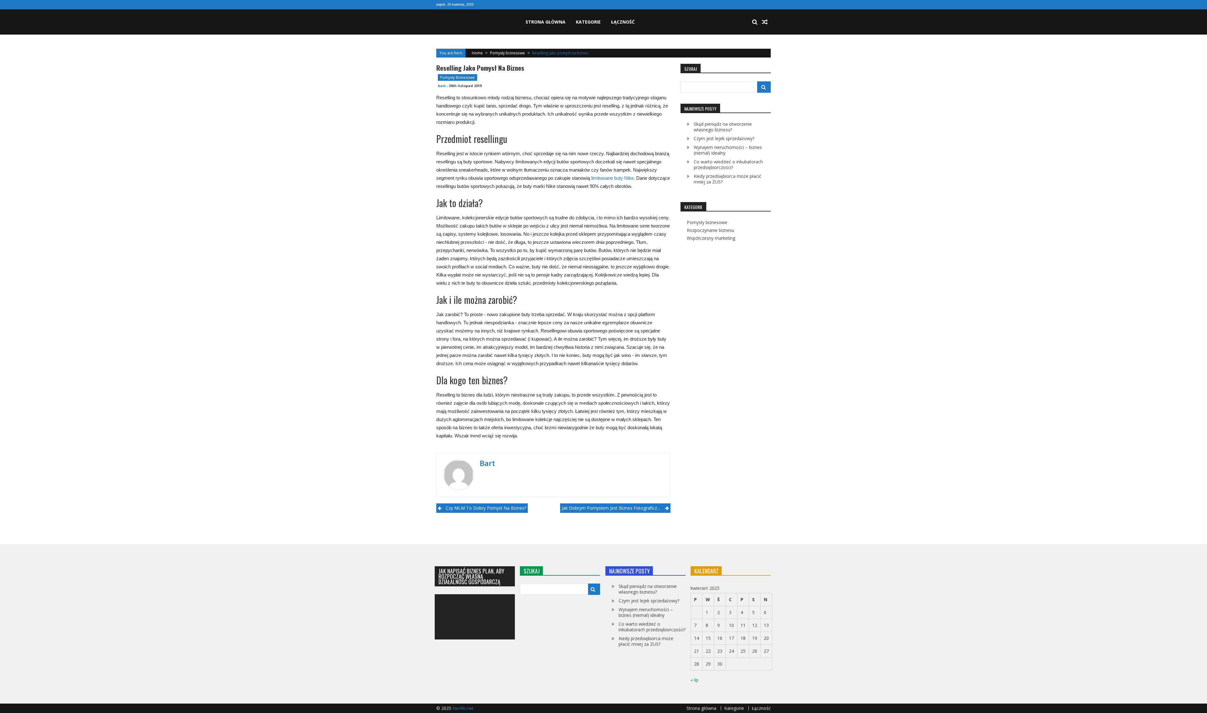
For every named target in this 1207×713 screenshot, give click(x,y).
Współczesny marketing (711, 238)
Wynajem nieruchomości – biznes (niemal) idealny (728, 150)
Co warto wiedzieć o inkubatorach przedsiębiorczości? (728, 164)
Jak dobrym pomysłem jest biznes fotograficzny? (613, 508)
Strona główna (545, 22)
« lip (694, 680)
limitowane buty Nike (612, 178)
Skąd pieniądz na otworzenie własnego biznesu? (723, 127)
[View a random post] (765, 22)
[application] (475, 616)
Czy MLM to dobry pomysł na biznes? (486, 508)
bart (442, 85)
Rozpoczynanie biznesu (710, 230)
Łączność (623, 22)
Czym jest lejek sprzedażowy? (724, 138)
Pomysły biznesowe (507, 53)
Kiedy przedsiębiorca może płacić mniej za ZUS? (727, 179)
